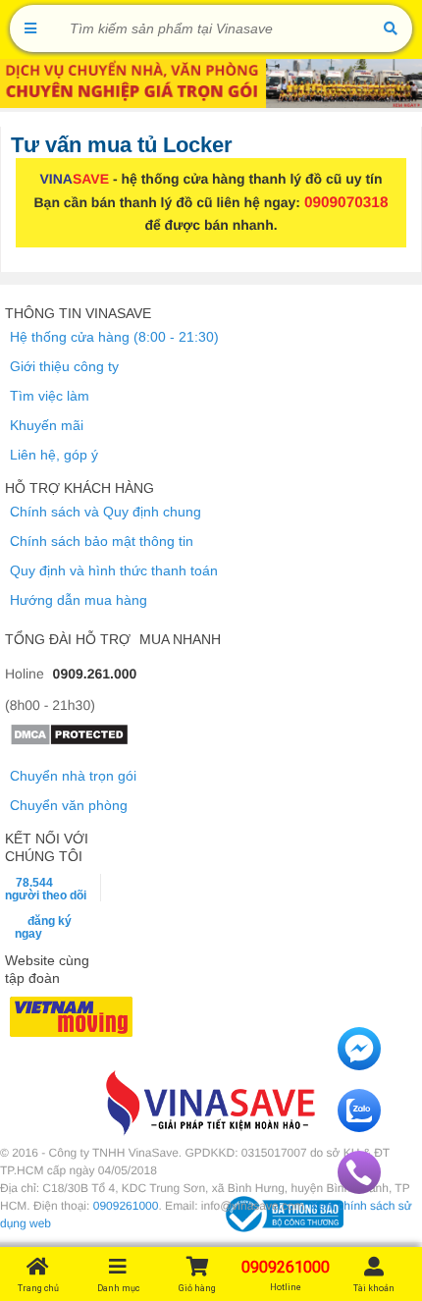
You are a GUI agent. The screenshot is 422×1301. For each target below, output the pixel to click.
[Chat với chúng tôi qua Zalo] (359, 1127)
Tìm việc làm (49, 396)
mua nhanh (180, 639)
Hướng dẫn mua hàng (78, 600)
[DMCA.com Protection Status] (69, 741)
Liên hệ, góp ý (54, 454)
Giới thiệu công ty (64, 366)
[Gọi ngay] (359, 1189)
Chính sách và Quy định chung (105, 511)
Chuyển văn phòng (69, 805)
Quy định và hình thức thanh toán (114, 570)
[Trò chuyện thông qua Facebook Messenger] (359, 1065)
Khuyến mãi (46, 425)
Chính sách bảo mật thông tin (101, 541)
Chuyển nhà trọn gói (73, 776)
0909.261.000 (95, 673)
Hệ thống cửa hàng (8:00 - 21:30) (114, 337)
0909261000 (126, 1206)
